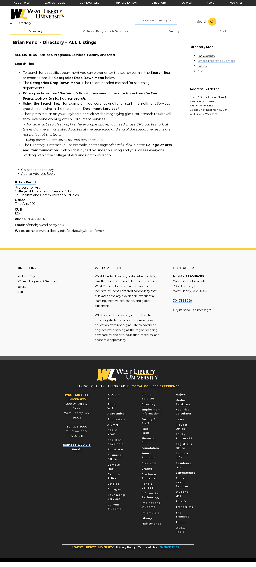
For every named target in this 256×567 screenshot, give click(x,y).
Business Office (114, 457)
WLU (126, 375)
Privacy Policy (126, 547)
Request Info (182, 455)
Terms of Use (147, 547)
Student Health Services (182, 482)
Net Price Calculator (184, 411)
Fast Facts (145, 430)
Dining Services (148, 396)
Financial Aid (148, 440)
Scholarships (186, 472)
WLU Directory (20, 23)
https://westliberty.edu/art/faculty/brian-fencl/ (67, 231)
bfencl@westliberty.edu (45, 225)
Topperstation (125, 2)
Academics (116, 413)
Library (146, 518)
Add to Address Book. (38, 174)
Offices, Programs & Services (216, 60)
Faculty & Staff (148, 421)
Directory (148, 404)
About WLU (111, 406)
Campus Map (113, 466)
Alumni (112, 424)
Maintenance (151, 523)
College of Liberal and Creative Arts (43, 191)
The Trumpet (182, 514)
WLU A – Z (113, 396)
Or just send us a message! (192, 310)
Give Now (148, 463)
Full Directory (206, 55)
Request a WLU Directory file (156, 20)
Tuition (181, 522)
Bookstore (115, 449)
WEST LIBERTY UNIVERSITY (94, 547)
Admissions (116, 419)
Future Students (148, 455)
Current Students (114, 506)
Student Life (182, 493)
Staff (201, 71)
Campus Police (113, 476)
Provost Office (181, 426)
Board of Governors (115, 442)
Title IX (181, 501)
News (180, 419)
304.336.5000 (77, 426)
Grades (147, 468)
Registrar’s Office (184, 446)
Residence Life (184, 465)
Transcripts (184, 506)
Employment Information (151, 411)
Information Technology (150, 495)
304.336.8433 (38, 219)
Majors (181, 394)
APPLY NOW (112, 432)
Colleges (114, 489)
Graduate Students (148, 476)
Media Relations (183, 402)
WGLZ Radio (180, 529)
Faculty (202, 66)
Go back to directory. (37, 170)
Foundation (150, 448)
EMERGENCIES (169, 547)
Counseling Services (116, 496)
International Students (151, 504)
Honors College (147, 485)
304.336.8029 (182, 300)
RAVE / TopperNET (184, 436)
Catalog (113, 483)
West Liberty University (36, 15)
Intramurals (150, 512)
